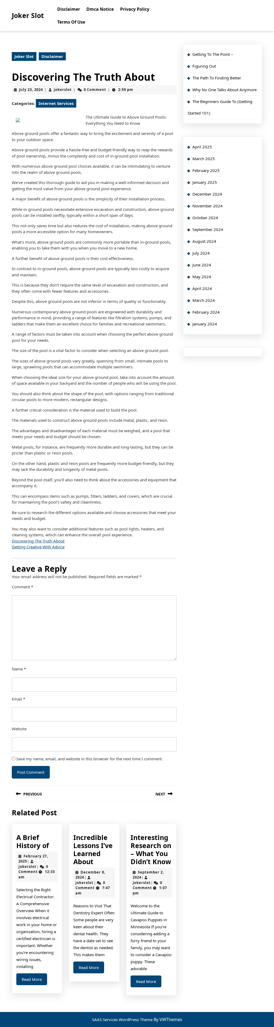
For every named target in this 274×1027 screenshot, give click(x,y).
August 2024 (204, 241)
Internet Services (56, 103)
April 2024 (202, 288)
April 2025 (202, 146)
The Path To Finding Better (216, 77)
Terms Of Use (71, 22)
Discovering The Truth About (38, 541)
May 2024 (201, 276)
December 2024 (207, 194)
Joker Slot (28, 15)
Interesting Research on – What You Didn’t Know (151, 849)
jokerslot (63, 89)
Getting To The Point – (212, 54)
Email (18, 699)
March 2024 (203, 300)
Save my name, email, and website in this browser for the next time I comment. (89, 758)
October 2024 (205, 217)
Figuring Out (204, 66)
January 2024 (204, 324)
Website (19, 728)
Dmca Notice (100, 9)
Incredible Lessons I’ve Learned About (93, 849)
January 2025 (204, 182)
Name (19, 669)
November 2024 (207, 205)
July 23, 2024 (31, 89)
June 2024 (201, 264)
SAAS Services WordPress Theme (123, 1019)
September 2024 (207, 229)
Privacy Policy (134, 9)
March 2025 (203, 158)
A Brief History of (32, 841)
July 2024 (201, 253)
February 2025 (206, 170)
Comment (22, 586)
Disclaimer (68, 9)
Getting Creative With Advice (38, 546)
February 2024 (206, 312)
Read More (34, 980)
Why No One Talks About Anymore (224, 89)
